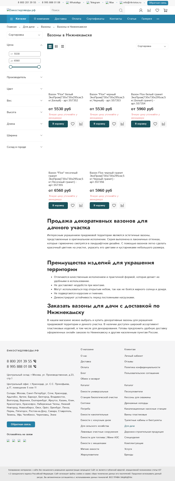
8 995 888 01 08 (51, 2)
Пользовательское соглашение (141, 373)
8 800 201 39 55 (27, 2)
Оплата (76, 19)
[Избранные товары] (157, 10)
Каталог (21, 19)
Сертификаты (95, 19)
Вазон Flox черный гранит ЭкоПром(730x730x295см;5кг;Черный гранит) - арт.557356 (107, 177)
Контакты (116, 19)
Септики (85, 403)
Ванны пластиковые (135, 414)
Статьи (131, 19)
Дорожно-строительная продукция (143, 432)
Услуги (128, 449)
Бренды (128, 454)
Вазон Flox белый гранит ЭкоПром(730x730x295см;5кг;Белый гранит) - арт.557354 (148, 99)
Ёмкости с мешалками (93, 443)
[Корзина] (165, 10)
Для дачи (29, 27)
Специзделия (131, 437)
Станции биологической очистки (99, 397)
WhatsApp (75, 2)
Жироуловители (89, 454)
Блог (83, 373)
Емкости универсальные (94, 391)
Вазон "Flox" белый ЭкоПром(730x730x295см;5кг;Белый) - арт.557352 (66, 97)
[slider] (10, 66)
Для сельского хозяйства (95, 426)
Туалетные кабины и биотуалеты (143, 420)
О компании (41, 19)
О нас (84, 356)
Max (111, 2)
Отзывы (128, 361)
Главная (11, 27)
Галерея (147, 19)
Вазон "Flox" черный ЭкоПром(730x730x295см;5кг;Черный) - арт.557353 (107, 97)
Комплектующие (133, 443)
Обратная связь (157, 3)
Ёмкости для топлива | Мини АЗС (100, 437)
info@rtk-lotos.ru (132, 2)
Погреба (85, 409)
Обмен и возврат (90, 379)
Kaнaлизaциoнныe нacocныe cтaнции (145, 409)
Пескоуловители (133, 391)
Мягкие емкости (90, 449)
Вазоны (46, 27)
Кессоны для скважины (137, 397)
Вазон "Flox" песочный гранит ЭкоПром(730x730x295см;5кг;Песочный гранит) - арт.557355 (66, 179)
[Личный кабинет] (141, 10)
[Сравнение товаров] (149, 10)
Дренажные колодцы (136, 403)
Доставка (60, 19)
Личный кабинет (133, 356)
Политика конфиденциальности (142, 367)
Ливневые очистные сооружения (99, 432)
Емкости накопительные (94, 414)
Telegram (94, 2)
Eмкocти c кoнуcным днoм (96, 420)
